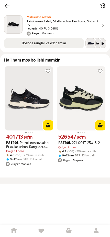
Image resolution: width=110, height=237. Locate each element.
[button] (7, 6)
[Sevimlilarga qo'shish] (48, 71)
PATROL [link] (12, 143)
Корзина (69, 231)
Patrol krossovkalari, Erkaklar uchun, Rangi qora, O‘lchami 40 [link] (27, 145)
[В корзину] (48, 125)
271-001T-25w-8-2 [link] (79, 143)
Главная (14, 231)
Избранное (41, 231)
